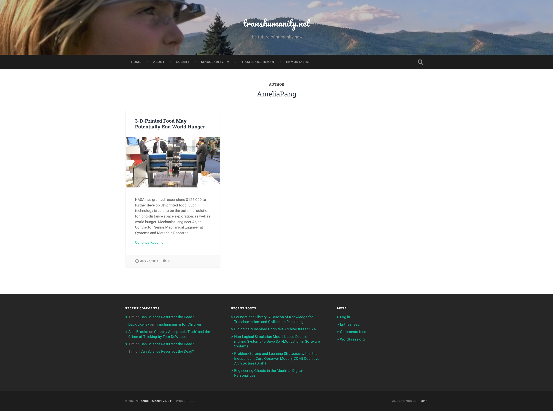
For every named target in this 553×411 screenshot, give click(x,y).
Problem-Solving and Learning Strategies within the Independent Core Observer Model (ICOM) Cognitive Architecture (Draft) (276, 358)
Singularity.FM (215, 62)
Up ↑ (424, 401)
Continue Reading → (151, 242)
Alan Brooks (138, 331)
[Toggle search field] (420, 62)
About (159, 62)
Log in (345, 317)
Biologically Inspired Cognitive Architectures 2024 (275, 329)
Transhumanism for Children (178, 324)
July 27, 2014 (149, 261)
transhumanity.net (276, 22)
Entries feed (350, 324)
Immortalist (298, 62)
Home (136, 62)
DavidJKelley (138, 324)
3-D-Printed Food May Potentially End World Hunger (170, 123)
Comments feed (353, 331)
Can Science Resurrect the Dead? (167, 317)
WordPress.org (352, 339)
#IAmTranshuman (258, 62)
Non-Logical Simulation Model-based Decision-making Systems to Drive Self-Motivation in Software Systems (277, 341)
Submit (182, 62)
